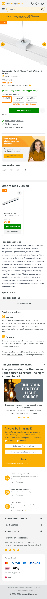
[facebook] (6, 550)
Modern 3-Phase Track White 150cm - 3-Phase (12, 214)
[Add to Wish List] (42, 110)
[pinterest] (14, 550)
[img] (23, 44)
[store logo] (12, 3)
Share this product (12, 76)
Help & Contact (11, 525)
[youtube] (18, 550)
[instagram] (10, 550)
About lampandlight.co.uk (16, 519)
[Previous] (3, 44)
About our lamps (12, 532)
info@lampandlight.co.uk (28, 352)
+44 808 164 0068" (15, 355)
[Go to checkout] (44, 44)
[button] (23, 17)
